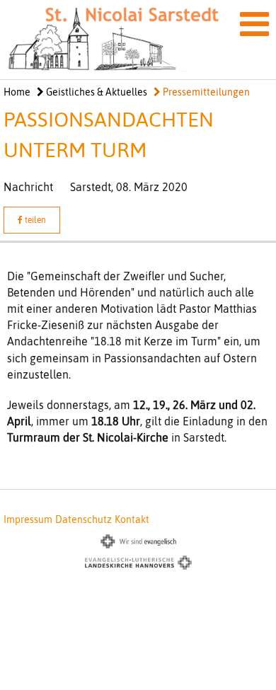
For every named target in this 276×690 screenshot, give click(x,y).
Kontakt (132, 519)
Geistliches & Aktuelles (95, 92)
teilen (34, 220)
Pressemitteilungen (205, 92)
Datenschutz (83, 519)
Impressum (28, 519)
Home (17, 92)
